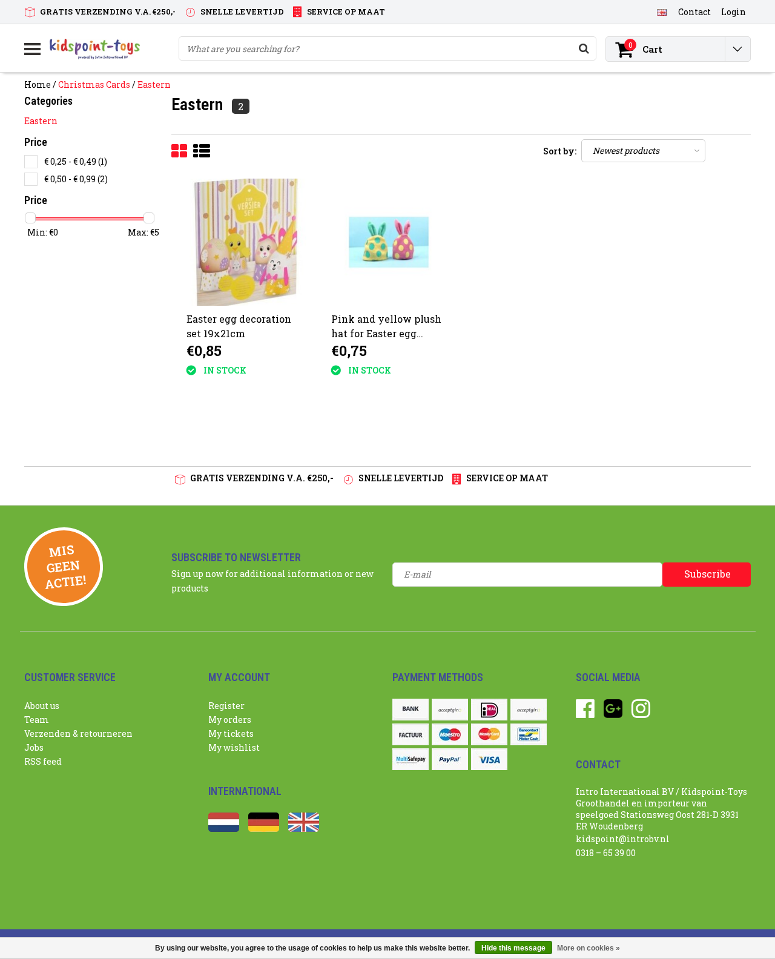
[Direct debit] (450, 709)
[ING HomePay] (528, 709)
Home (37, 84)
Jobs (34, 747)
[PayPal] (450, 759)
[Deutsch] (263, 828)
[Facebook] (585, 713)
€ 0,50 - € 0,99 (76, 179)
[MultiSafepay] (410, 759)
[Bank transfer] (410, 709)
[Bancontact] (528, 734)
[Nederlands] (223, 828)
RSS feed (43, 761)
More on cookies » (588, 948)
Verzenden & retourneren (78, 733)
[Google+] (613, 713)
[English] (661, 11)
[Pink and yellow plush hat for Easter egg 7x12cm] (388, 242)
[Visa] (489, 759)
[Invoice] (410, 734)
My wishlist (234, 747)
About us (41, 705)
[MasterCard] (489, 734)
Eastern (154, 84)
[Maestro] (450, 734)
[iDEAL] (489, 709)
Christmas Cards (94, 84)
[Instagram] (641, 713)
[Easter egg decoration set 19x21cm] (244, 242)
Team (36, 719)
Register (226, 705)
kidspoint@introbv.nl (623, 839)
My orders (229, 719)
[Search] (584, 48)
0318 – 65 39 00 (606, 852)
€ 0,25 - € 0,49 (75, 161)
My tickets (231, 733)
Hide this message (513, 948)
